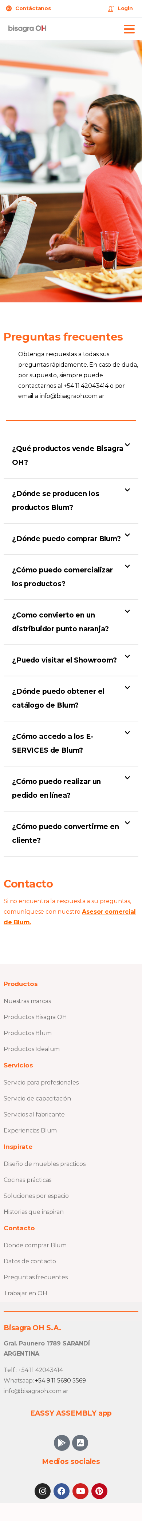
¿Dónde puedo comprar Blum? (66, 539)
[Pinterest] (99, 1491)
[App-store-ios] (80, 1443)
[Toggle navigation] (129, 29)
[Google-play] (62, 1443)
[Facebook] (62, 1491)
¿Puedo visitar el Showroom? (64, 660)
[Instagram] (43, 1491)
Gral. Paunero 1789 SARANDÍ (47, 1343)
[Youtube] (80, 1491)
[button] (71, 456)
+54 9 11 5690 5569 (60, 1380)
